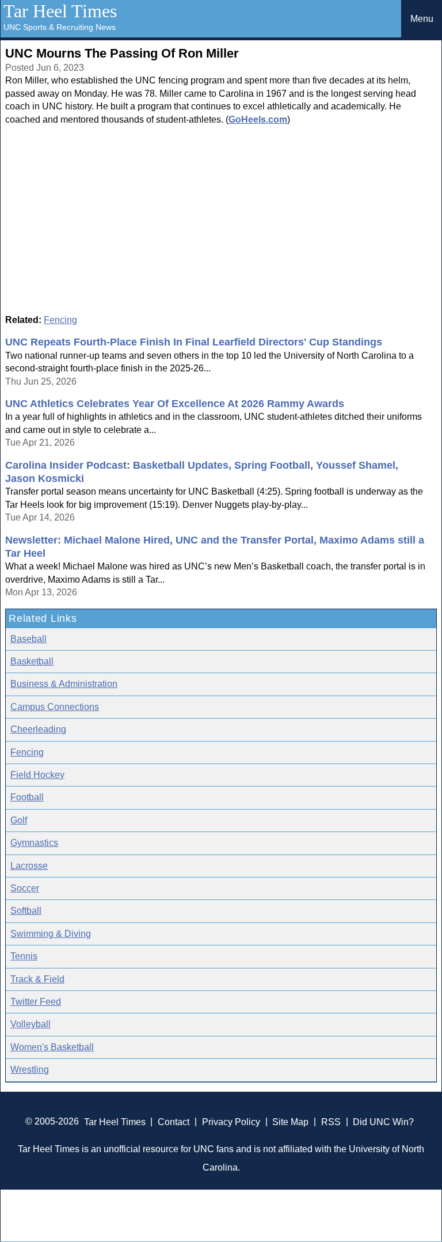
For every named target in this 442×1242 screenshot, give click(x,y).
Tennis (23, 956)
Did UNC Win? (383, 1121)
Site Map (290, 1121)
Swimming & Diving (50, 934)
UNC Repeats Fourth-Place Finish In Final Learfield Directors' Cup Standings (193, 342)
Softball (25, 911)
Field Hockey (37, 775)
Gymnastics (34, 843)
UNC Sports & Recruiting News (59, 27)
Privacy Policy (231, 1121)
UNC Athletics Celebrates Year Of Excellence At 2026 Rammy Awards (174, 403)
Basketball (32, 661)
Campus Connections (54, 707)
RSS (331, 1121)
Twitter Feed (35, 1001)
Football (27, 797)
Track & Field (37, 979)
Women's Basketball (52, 1047)
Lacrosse (29, 866)
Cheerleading (38, 729)
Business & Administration (63, 684)
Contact (173, 1121)
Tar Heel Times (60, 11)
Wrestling (29, 1069)
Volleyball (30, 1024)
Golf (18, 820)
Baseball (28, 639)
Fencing (60, 320)
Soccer (24, 888)
